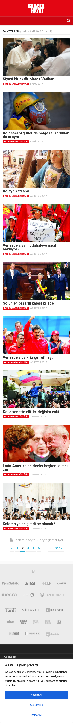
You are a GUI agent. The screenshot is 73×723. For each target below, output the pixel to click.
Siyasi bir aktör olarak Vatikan (28, 79)
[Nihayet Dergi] (31, 610)
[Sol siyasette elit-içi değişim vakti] (36, 389)
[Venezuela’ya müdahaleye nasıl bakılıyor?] (36, 223)
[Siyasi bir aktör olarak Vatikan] (36, 57)
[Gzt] (46, 584)
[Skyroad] (14, 633)
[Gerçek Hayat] (23, 622)
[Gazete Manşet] (53, 596)
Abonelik (10, 657)
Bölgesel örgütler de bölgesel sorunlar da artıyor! (36, 135)
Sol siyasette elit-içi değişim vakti (31, 412)
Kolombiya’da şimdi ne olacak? (29, 524)
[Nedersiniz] (52, 633)
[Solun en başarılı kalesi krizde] (36, 281)
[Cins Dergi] (10, 622)
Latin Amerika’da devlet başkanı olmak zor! (36, 468)
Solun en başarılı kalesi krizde (28, 303)
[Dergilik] (32, 633)
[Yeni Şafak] (10, 584)
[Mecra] (9, 596)
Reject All (36, 714)
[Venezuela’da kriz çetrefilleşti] (36, 335)
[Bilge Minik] (48, 622)
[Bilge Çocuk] (36, 622)
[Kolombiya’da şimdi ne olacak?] (36, 502)
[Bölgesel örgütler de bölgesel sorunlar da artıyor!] (36, 111)
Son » (59, 548)
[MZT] (28, 596)
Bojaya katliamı (16, 191)
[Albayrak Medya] (33, 572)
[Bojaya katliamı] (36, 169)
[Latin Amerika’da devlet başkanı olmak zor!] (36, 444)
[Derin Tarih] (10, 610)
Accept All (36, 694)
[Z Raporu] (54, 610)
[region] (36, 691)
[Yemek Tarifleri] (61, 584)
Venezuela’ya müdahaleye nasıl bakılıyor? (29, 247)
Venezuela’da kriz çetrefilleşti (28, 357)
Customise (36, 704)
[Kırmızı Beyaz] (59, 622)
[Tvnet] (30, 584)
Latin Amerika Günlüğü (16, 84)
